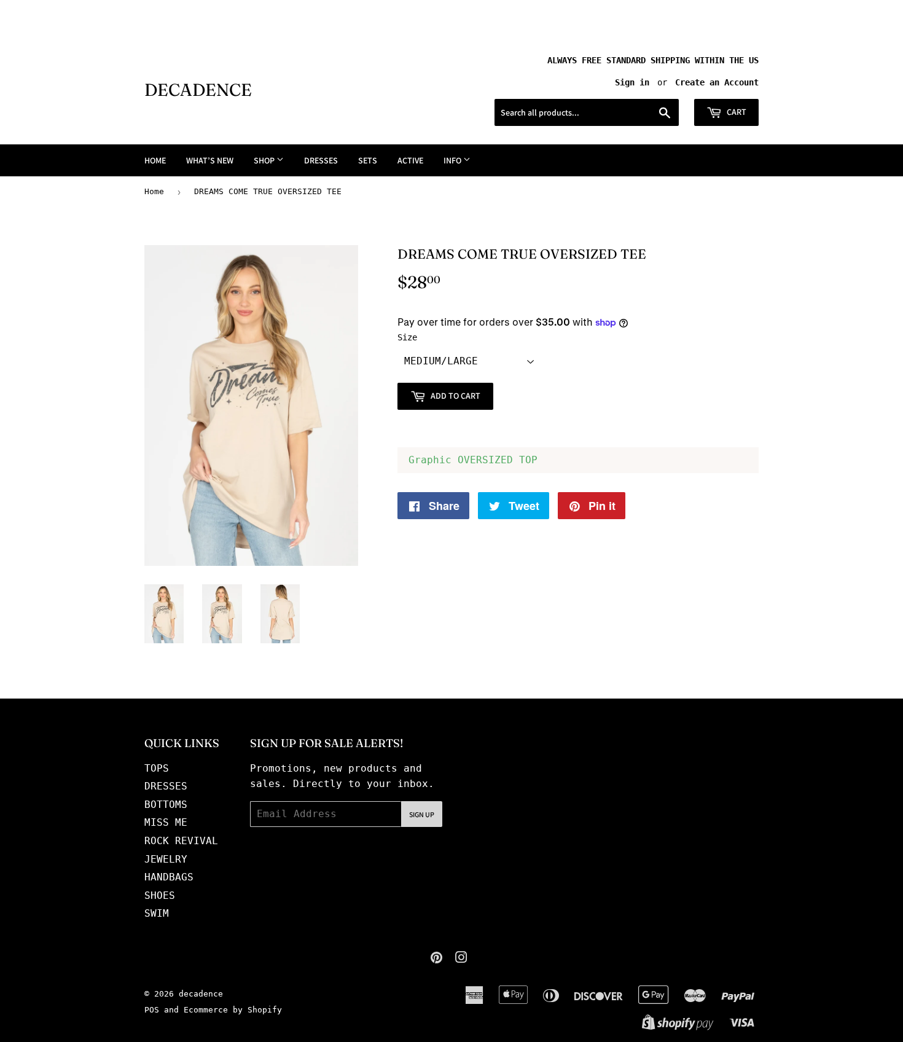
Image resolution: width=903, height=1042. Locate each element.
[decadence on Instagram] (461, 959)
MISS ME (165, 822)
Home (154, 191)
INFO (453, 160)
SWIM (156, 913)
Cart (735, 111)
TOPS (156, 768)
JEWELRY (165, 859)
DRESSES (321, 160)
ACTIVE (410, 160)
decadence (198, 89)
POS (151, 1009)
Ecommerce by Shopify (233, 1009)
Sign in (632, 82)
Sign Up (421, 814)
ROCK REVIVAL (181, 841)
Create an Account (717, 82)
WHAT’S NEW (209, 160)
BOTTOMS (165, 804)
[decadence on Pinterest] (436, 959)
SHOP (265, 160)
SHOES (159, 895)
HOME (155, 160)
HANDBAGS (169, 877)
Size (407, 337)
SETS (367, 160)
